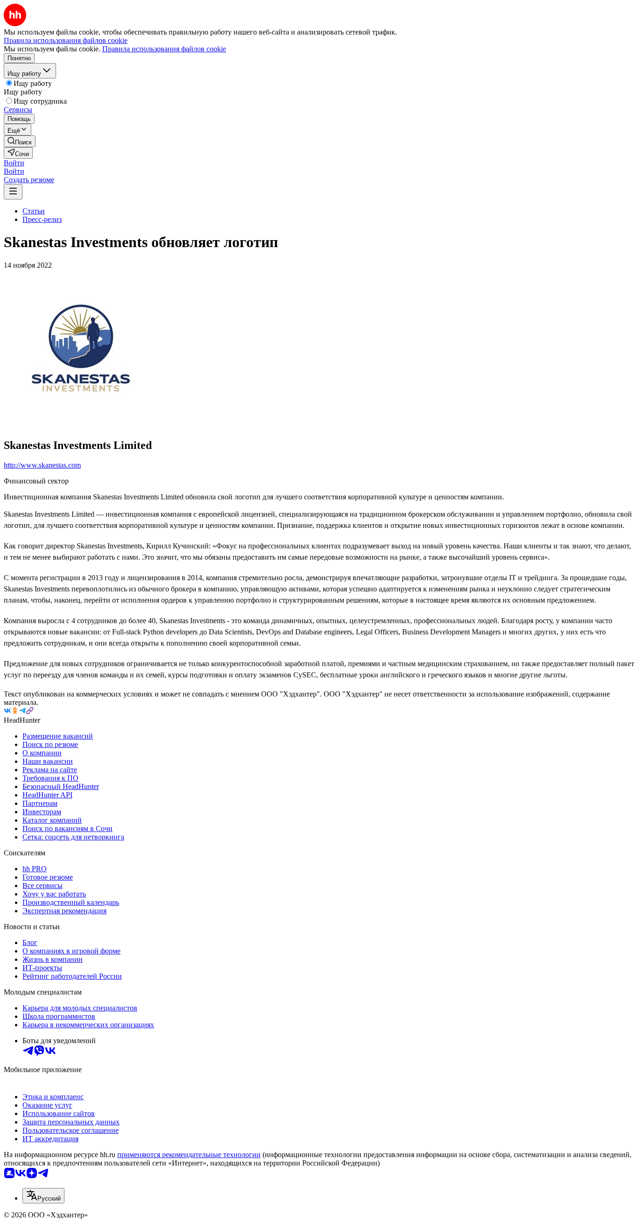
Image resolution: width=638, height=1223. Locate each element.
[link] (19, 141)
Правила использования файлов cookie (164, 49)
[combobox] (43, 1195)
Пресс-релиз (42, 219)
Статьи (33, 211)
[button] (14, 163)
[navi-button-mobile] (13, 191)
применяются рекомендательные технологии (189, 1155)
